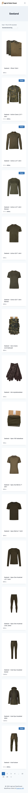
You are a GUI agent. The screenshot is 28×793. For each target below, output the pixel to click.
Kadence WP (20, 788)
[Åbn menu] (24, 3)
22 (22, 773)
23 (3, 777)
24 (7, 777)
